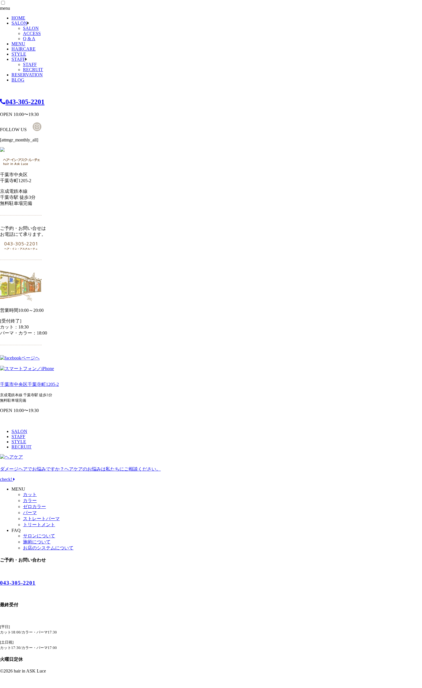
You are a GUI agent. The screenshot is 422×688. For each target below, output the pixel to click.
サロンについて (39, 535)
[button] (3, 3)
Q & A (29, 38)
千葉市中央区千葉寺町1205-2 (29, 384)
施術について (37, 541)
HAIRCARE (23, 48)
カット (30, 494)
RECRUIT (33, 69)
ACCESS (32, 33)
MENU (18, 43)
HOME (18, 17)
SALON (19, 23)
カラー (30, 500)
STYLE (18, 54)
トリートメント (39, 524)
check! (80, 474)
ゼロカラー (34, 506)
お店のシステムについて (48, 547)
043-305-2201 (24, 102)
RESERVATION (27, 74)
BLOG (17, 79)
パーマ (30, 512)
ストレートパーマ (41, 518)
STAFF (18, 59)
